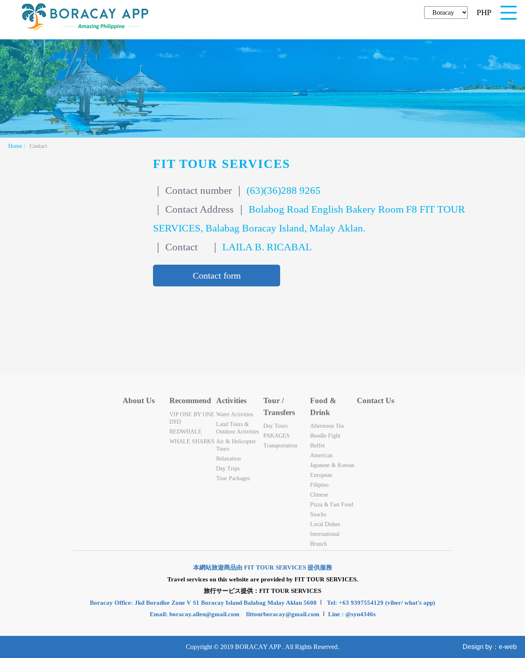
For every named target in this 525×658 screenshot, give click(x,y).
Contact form (217, 275)
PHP (484, 12)
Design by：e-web (490, 646)
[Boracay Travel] (85, 29)
